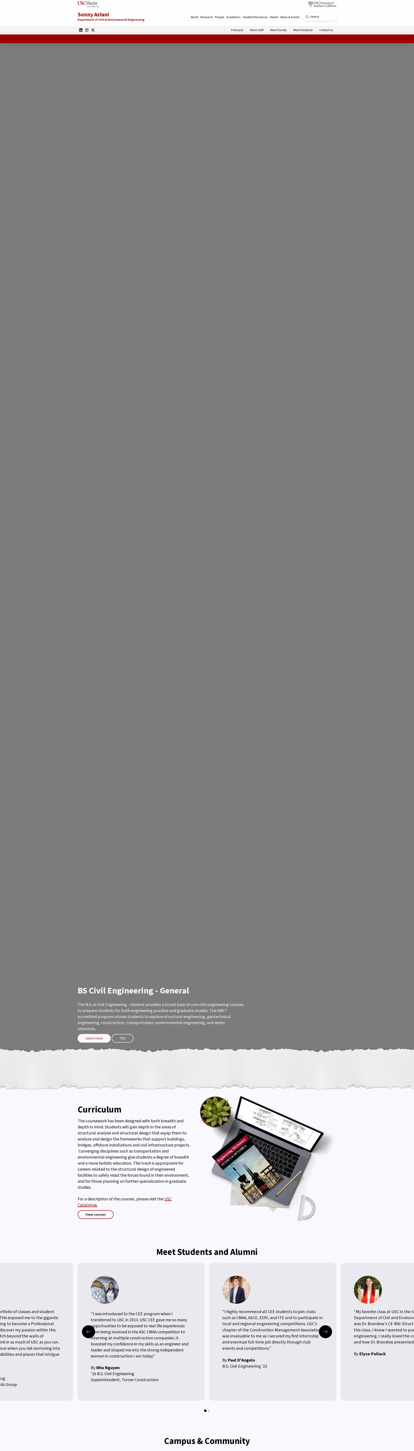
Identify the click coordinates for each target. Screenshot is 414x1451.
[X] (93, 30)
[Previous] (88, 1331)
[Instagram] (87, 30)
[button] (194, 17)
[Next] (325, 1331)
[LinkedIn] (81, 30)
